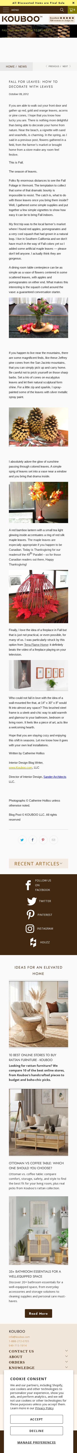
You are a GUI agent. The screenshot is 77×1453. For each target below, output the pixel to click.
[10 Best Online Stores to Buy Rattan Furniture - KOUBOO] (38, 1014)
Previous (53, 66)
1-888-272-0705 (19, 1341)
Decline (36, 1431)
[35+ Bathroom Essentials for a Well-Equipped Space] (38, 1230)
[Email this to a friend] (53, 840)
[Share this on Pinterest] (43, 840)
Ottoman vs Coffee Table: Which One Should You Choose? (36, 1165)
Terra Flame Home (36, 644)
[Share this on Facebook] (32, 840)
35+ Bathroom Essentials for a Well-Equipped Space (35, 1274)
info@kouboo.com (19, 1337)
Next (66, 66)
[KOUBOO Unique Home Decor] (22, 19)
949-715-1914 (18, 1345)
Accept (36, 1419)
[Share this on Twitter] (22, 840)
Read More (38, 1313)
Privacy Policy (44, 1408)
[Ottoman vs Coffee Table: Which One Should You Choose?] (38, 1122)
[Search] (63, 10)
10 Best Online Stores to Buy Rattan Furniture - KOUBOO (32, 1057)
